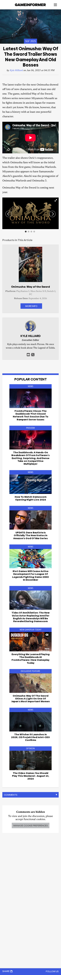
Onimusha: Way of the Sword (30, 287)
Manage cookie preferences (30, 825)
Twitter (32, 354)
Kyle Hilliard (16, 70)
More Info (31, 306)
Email (28, 354)
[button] (55, 200)
